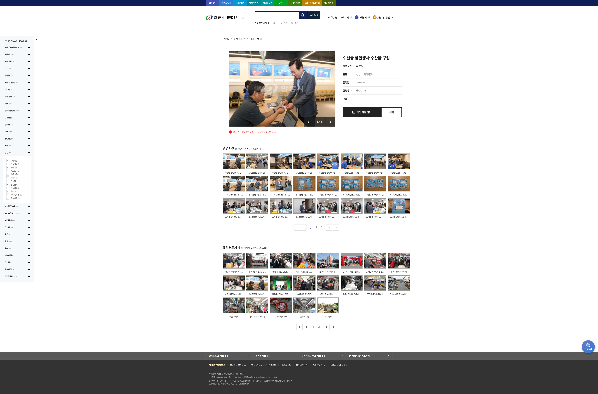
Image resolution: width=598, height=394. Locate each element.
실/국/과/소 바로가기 (218, 355)
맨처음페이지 (297, 227)
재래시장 (15, 160)
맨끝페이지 (336, 227)
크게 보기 (230, 161)
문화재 (8, 124)
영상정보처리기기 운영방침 (263, 365)
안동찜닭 (15, 167)
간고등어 (15, 171)
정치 (8, 68)
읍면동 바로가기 (262, 355)
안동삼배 (15, 188)
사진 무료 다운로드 (13, 47)
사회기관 (10, 61)
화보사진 (9, 269)
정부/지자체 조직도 (339, 365)
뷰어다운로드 (302, 365)
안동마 (14, 181)
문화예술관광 (12, 110)
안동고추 (15, 174)
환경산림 (9, 138)
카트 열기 (588, 347)
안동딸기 (15, 184)
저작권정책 (286, 365)
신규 (280, 22)
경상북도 (9, 262)
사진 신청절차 (384, 17)
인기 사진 (346, 17)
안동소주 (15, 177)
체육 (8, 103)
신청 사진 (364, 17)
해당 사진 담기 (363, 112)
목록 (391, 112)
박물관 (8, 75)
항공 (8, 234)
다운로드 (237, 161)
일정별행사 (11, 276)
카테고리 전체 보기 (18, 40)
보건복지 (10, 220)
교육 (8, 131)
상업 (8, 152)
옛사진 (8, 89)
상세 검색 (313, 15)
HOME (226, 38)
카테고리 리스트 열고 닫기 (36, 39)
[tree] (17, 162)
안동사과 (15, 164)
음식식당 (15, 198)
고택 (8, 145)
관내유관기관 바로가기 (359, 355)
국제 (8, 241)
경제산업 (10, 117)
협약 (296, 22)
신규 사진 (333, 17)
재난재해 (10, 255)
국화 (13, 191)
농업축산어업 (12, 213)
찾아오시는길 (319, 365)
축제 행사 (10, 96)
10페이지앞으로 (303, 227)
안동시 (9, 54)
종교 (8, 248)
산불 (291, 22)
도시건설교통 (11, 206)
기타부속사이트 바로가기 (313, 355)
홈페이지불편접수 (238, 365)
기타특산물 (16, 194)
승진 (285, 22)
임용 (275, 22)
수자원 (8, 227)
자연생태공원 (11, 82)
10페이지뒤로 (329, 227)
